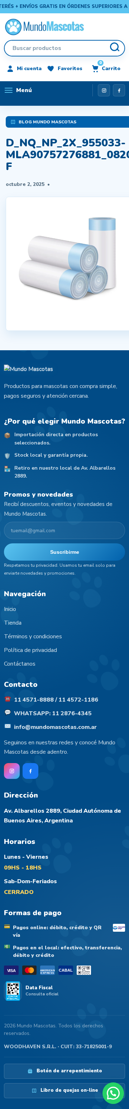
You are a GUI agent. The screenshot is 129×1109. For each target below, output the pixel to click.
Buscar (114, 48)
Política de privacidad (30, 650)
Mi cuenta (29, 68)
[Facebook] (119, 90)
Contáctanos (19, 664)
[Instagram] (104, 90)
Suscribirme (64, 552)
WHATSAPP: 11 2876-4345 (53, 713)
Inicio (10, 609)
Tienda (13, 623)
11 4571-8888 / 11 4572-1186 (56, 700)
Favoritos (70, 68)
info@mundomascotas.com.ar (55, 727)
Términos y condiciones (33, 636)
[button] (113, 1093)
